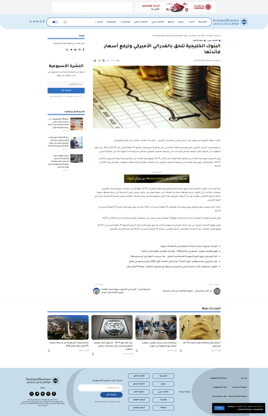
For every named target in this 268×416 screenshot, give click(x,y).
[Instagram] (40, 21)
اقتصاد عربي (212, 41)
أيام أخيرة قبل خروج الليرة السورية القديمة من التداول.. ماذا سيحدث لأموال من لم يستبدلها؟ (173, 257)
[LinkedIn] (37, 21)
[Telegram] (34, 21)
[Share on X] (104, 60)
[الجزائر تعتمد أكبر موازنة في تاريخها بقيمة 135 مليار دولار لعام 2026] (68, 327)
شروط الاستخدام (244, 409)
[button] (219, 408)
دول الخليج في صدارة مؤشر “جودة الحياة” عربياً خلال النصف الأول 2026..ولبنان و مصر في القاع (173, 262)
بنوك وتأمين (198, 41)
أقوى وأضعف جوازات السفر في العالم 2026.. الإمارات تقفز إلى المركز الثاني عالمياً (179, 251)
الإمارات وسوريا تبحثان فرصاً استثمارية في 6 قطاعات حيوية (189, 246)
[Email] (99, 60)
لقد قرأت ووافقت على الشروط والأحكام (64, 96)
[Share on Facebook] (108, 60)
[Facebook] (43, 21)
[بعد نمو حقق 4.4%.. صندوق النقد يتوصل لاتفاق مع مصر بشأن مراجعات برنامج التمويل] (112, 327)
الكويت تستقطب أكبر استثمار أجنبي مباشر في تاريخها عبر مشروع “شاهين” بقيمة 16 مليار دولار (172, 267)
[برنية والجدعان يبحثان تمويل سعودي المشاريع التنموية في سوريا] (156, 327)
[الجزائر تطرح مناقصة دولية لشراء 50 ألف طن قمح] (200, 327)
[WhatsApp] (30, 21)
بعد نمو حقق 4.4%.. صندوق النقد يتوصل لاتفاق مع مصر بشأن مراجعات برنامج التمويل (113, 346)
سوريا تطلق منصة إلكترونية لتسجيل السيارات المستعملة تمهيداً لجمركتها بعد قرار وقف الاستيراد (58, 161)
